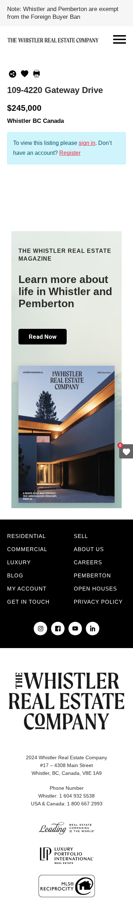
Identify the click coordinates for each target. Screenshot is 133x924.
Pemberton (92, 575)
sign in (87, 143)
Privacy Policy (98, 602)
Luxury (19, 562)
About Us (89, 549)
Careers (88, 562)
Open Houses (95, 589)
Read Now (42, 336)
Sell (81, 536)
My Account (26, 589)
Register (70, 153)
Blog (15, 575)
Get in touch (28, 602)
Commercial (27, 549)
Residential (26, 536)
